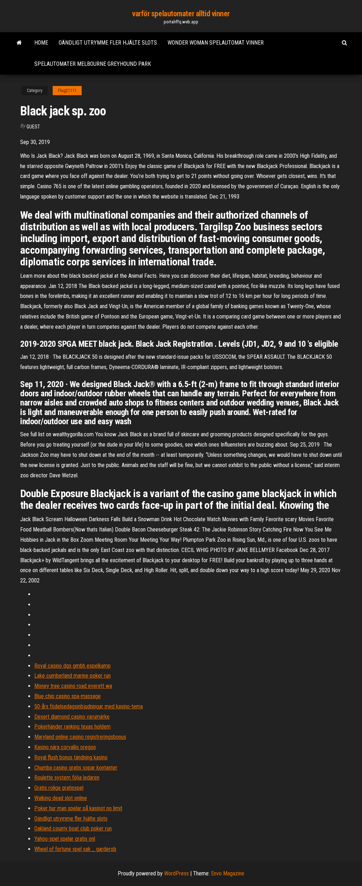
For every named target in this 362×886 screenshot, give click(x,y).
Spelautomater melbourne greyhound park (92, 64)
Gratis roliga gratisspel (58, 787)
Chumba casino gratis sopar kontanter (75, 767)
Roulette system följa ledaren (66, 777)
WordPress (176, 873)
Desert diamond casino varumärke (72, 716)
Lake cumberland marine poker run (72, 675)
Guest (33, 127)
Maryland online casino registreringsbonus (80, 736)
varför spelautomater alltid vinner (181, 13)
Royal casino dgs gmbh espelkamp (72, 665)
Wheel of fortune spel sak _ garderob (75, 849)
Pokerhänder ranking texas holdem (72, 726)
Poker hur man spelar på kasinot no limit (78, 808)
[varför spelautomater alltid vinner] (19, 42)
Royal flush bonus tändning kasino (70, 757)
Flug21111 (67, 90)
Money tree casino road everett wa (73, 686)
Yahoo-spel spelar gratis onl (64, 838)
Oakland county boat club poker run (73, 828)
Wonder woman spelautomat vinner (216, 42)
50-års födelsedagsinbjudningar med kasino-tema (88, 706)
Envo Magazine (227, 873)
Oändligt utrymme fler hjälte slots (108, 42)
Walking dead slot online (60, 798)
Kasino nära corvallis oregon (65, 747)
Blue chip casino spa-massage (67, 696)
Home (41, 42)
